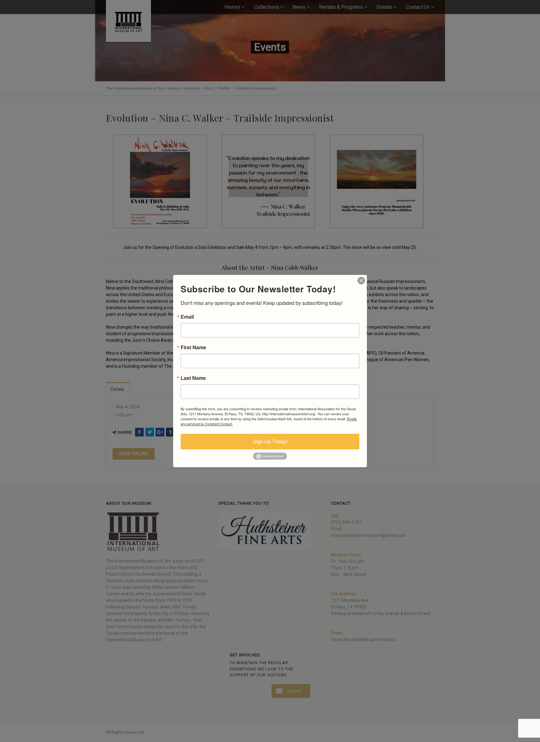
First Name (193, 347)
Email (187, 316)
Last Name (193, 378)
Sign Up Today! (270, 441)
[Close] (361, 280)
